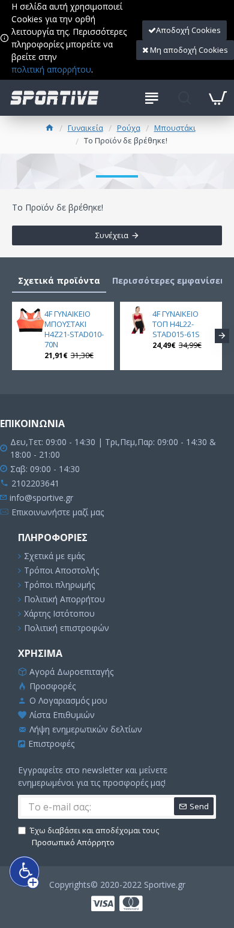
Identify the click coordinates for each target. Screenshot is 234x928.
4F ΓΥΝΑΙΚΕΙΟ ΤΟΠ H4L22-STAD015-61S (176, 324)
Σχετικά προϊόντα (59, 280)
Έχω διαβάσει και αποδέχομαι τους (94, 836)
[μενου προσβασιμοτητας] (24, 872)
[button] (12, 336)
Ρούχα (128, 127)
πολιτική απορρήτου (51, 69)
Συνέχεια (111, 235)
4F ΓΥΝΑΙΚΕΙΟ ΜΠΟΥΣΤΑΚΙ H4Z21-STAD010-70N (74, 329)
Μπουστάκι (175, 127)
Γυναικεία (85, 127)
